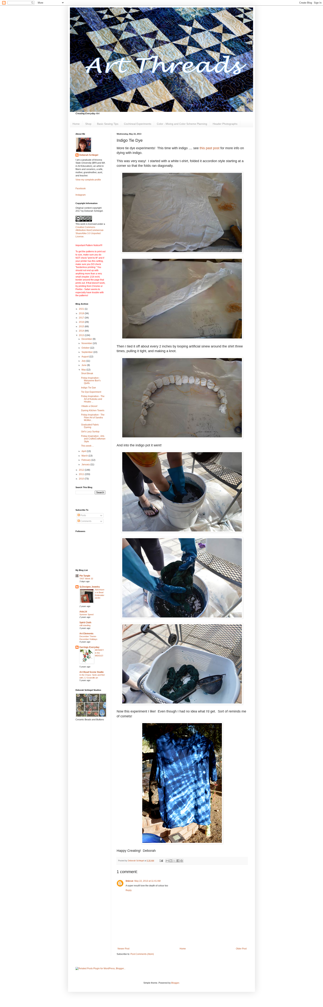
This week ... (87, 446)
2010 (82, 478)
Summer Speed (86, 614)
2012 (82, 470)
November (87, 343)
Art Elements (86, 633)
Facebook (81, 188)
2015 (82, 326)
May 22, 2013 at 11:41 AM (147, 881)
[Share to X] (174, 861)
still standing (84, 625)
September (87, 352)
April (84, 451)
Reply (129, 890)
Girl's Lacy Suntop (90, 431)
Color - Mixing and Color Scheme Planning (182, 123)
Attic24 (83, 611)
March (84, 455)
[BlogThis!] (171, 861)
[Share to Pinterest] (181, 861)
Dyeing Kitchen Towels (92, 410)
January (85, 464)
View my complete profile (88, 179)
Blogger (175, 983)
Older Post (241, 948)
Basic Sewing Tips (107, 123)
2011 (82, 474)
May (83, 369)
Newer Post (123, 948)
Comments (85, 521)
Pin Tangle (84, 575)
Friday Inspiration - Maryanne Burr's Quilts (91, 381)
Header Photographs (225, 123)
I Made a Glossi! (89, 406)
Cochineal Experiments (137, 123)
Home (76, 123)
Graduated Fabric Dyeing (90, 426)
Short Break (87, 373)
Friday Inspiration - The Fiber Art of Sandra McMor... (92, 417)
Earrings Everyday (89, 647)
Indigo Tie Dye (88, 387)
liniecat (129, 881)
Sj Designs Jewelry (89, 586)
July (83, 361)
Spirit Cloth (85, 622)
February (86, 460)
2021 (82, 309)
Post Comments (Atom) (142, 954)
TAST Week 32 (86, 578)
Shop (88, 123)
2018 (82, 313)
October (85, 348)
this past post (209, 148)
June (84, 365)
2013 (82, 335)
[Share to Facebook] (178, 861)
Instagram (81, 195)
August (85, 356)
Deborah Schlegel (88, 155)
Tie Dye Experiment (91, 392)
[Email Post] (161, 860)
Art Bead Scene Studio (91, 672)
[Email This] (167, 861)
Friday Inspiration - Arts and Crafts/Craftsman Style (93, 439)
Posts (83, 515)
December (87, 339)
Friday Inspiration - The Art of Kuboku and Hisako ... (92, 399)
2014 (82, 330)
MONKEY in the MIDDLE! (99, 653)
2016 (82, 322)
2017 (82, 317)
